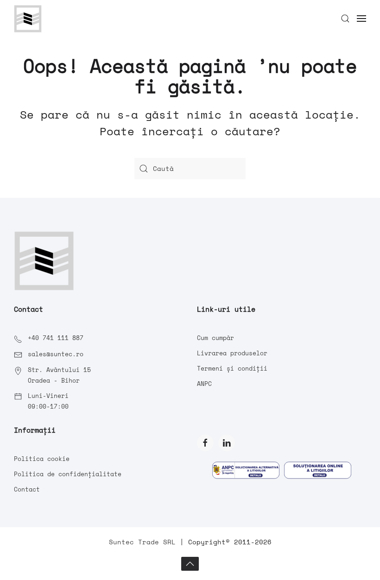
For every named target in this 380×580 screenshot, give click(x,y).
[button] (345, 18)
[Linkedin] (226, 443)
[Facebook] (205, 443)
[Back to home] (28, 18)
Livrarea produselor (232, 353)
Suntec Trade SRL (142, 542)
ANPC (204, 383)
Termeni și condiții (232, 368)
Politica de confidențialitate (67, 474)
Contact (27, 489)
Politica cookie (42, 458)
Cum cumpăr (215, 337)
